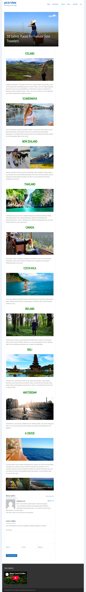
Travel (51, 30)
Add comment (12, 32)
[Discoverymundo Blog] (10, 3)
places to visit (30, 30)
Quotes (63, 4)
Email (24, 547)
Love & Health (16, 30)
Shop (68, 4)
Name (8, 547)
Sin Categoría (38, 30)
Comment (9, 530)
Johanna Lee (23, 28)
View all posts (50, 496)
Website (40, 547)
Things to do (45, 30)
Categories (55, 4)
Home (48, 4)
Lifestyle (10, 30)
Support (75, 4)
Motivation (23, 30)
